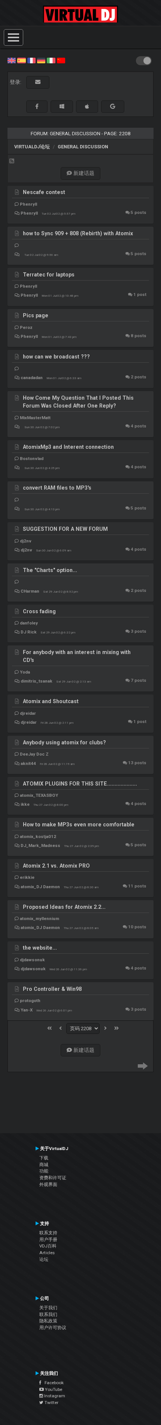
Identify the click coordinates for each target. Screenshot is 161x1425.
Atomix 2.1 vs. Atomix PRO (56, 866)
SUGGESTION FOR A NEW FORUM (65, 529)
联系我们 (48, 1314)
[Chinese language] (61, 60)
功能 (43, 1171)
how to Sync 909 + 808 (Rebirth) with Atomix (78, 233)
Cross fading (39, 611)
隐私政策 (48, 1320)
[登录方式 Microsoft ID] (62, 106)
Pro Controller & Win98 (52, 989)
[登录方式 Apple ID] (87, 106)
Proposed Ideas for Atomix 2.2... (64, 907)
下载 (43, 1158)
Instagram (54, 1395)
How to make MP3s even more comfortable (78, 825)
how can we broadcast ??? (56, 357)
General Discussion (83, 146)
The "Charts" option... (50, 570)
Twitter (50, 1402)
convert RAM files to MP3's (57, 488)
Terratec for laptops (49, 275)
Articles (47, 1252)
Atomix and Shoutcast (51, 701)
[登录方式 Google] (112, 106)
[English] (11, 60)
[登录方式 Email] (37, 82)
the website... (40, 948)
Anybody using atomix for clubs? (64, 742)
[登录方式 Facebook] (37, 106)
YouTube (53, 1389)
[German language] (41, 60)
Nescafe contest (44, 192)
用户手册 (48, 1239)
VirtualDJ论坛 (32, 146)
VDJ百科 (48, 1246)
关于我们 (48, 1307)
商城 (43, 1164)
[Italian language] (51, 60)
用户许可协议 (52, 1327)
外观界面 (48, 1184)
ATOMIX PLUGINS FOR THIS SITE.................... (80, 784)
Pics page (35, 315)
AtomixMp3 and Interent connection (68, 447)
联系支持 (48, 1232)
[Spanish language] (21, 60)
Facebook (52, 1382)
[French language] (31, 60)
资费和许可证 (52, 1177)
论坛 (43, 1259)
